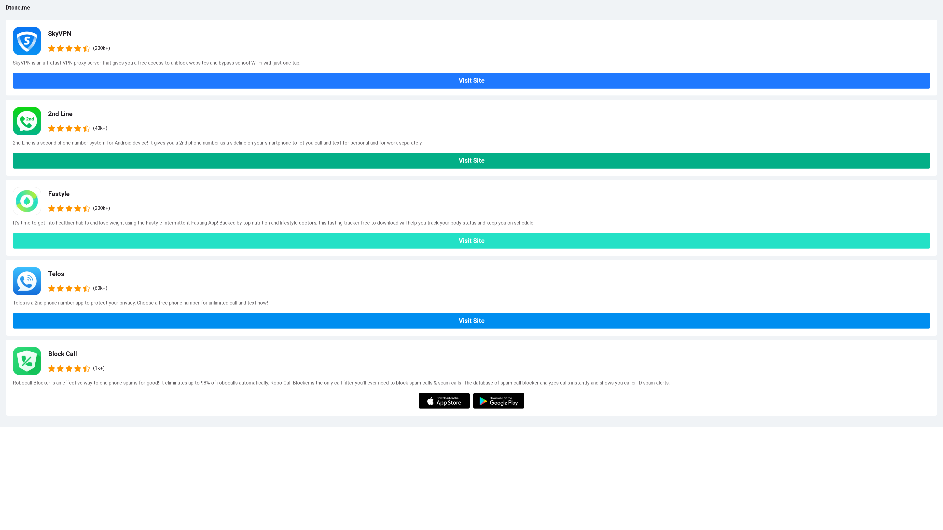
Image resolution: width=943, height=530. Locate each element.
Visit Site (472, 80)
